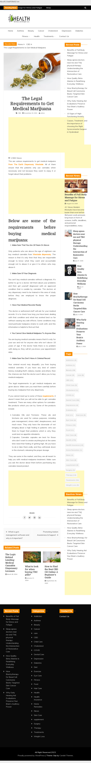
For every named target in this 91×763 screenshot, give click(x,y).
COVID (70, 395)
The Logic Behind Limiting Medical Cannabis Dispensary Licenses (11, 562)
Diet (69, 415)
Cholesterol (53, 31)
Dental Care (72, 400)
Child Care (71, 385)
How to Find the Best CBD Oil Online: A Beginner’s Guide (51, 572)
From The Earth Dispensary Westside (25, 164)
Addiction (71, 360)
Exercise (81, 415)
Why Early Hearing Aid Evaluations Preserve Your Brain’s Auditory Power (81, 332)
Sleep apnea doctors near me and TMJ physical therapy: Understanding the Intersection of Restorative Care (12, 640)
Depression (66, 31)
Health (37, 36)
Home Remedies (74, 450)
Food (70, 430)
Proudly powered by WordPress (31, 755)
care (81, 375)
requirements (48, 396)
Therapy (71, 475)
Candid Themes (66, 755)
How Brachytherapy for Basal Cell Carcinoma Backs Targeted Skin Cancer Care (80, 303)
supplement (72, 465)
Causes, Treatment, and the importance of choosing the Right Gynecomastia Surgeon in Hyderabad (77, 126)
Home (10, 31)
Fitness (25, 36)
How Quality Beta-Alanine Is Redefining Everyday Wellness (76, 81)
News (69, 455)
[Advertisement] (46, 135)
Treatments (49, 36)
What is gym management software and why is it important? (17, 535)
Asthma (20, 31)
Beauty (31, 31)
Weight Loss (72, 485)
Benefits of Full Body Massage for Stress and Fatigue (77, 53)
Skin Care (71, 460)
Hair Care (71, 435)
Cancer (41, 31)
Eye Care (71, 420)
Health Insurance (74, 445)
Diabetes (79, 31)
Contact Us (64, 36)
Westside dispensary (42, 254)
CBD (19, 113)
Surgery (70, 470)
